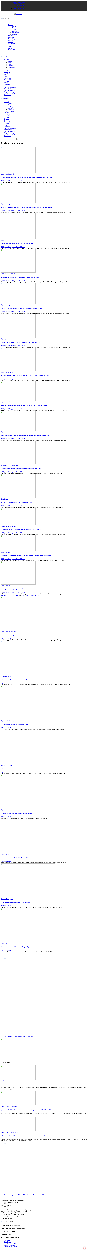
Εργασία (7, 273)
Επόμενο (36, 595)
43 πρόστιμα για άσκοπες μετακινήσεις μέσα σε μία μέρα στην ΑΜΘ (21, 468)
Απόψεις (3, 1080)
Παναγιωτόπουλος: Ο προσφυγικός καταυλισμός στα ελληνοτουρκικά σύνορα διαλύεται (26, 207)
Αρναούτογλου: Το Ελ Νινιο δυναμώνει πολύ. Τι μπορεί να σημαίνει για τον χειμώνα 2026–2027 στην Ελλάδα (27, 1110)
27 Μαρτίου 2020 (6, 210)
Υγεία (12, 174)
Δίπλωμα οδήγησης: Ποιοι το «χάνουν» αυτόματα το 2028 (14, 679)
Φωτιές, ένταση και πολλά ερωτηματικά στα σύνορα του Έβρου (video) (21, 308)
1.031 (26, 595)
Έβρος (2, 174)
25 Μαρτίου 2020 (6, 559)
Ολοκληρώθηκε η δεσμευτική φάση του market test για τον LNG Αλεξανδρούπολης (25, 405)
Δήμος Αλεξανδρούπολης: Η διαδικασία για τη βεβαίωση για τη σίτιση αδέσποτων (25, 435)
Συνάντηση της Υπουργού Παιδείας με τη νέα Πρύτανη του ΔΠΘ (16, 902)
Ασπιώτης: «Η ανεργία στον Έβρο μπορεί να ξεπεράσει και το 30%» (21, 277)
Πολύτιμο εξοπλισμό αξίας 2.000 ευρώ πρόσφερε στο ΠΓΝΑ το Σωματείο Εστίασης (25, 375)
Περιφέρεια (8, 174)
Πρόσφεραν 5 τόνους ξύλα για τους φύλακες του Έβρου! (17, 589)
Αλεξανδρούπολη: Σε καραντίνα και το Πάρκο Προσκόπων (18, 243)
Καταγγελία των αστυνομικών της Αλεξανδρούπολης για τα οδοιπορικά (17, 813)
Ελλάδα (3, 676)
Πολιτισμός (10, 721)
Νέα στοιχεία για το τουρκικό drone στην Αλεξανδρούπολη (15, 947)
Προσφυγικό (8, 204)
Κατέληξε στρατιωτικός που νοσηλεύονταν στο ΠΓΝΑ (16, 502)
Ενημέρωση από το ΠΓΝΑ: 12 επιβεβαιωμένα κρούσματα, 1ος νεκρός (21, 342)
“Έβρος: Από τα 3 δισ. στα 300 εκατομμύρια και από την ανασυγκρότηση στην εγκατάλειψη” (23, 1135)
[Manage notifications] (84, 1248)
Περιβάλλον (13, 1106)
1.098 (32, 595)
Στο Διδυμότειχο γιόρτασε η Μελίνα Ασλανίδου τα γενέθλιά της (16, 857)
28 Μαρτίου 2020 (6, 180)
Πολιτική (17, 1132)
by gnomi (13, 180)
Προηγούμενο (4, 595)
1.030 (23, 595)
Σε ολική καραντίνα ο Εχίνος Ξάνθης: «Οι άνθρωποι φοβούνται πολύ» (21, 529)
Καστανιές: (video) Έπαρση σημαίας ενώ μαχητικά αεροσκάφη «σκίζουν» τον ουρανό (26, 555)
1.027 (13, 595)
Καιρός (8, 1106)
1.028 (16, 595)
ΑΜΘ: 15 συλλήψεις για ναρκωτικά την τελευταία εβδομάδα (15, 635)
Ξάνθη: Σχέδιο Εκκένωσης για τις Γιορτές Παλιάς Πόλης (14, 724)
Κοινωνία (12, 273)
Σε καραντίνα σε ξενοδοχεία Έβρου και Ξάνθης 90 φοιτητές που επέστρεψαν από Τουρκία (27, 177)
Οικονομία (7, 402)
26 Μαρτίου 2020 (6, 345)
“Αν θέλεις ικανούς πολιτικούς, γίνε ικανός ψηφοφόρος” (14, 1084)
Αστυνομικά (4, 465)
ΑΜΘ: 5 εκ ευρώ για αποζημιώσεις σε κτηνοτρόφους (13, 768)
